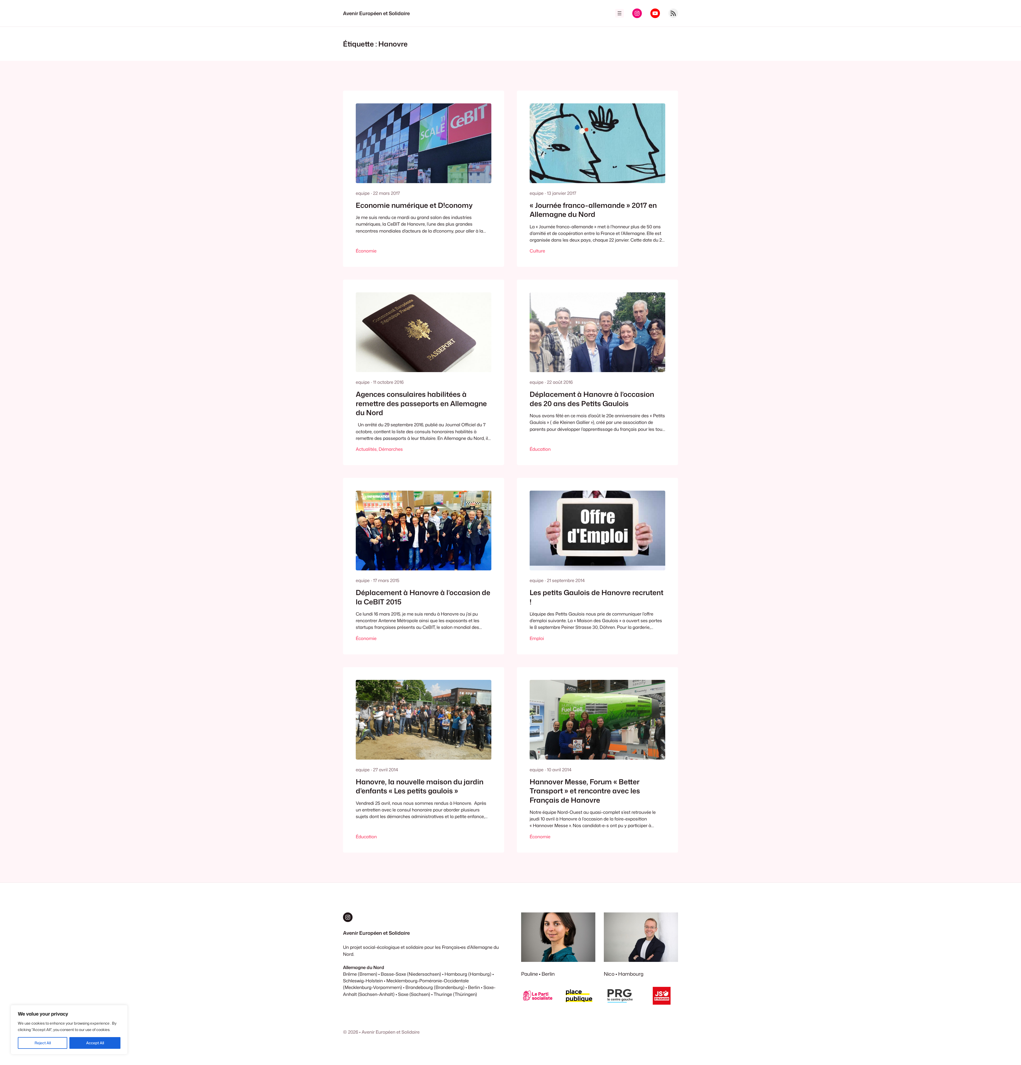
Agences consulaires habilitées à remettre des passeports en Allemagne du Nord (421, 403)
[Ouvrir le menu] (619, 13)
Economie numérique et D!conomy (414, 205)
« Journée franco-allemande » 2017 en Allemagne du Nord (593, 210)
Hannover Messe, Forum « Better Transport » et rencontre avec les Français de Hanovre (585, 791)
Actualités (366, 449)
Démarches (391, 449)
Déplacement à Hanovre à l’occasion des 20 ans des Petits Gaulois (592, 399)
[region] (69, 1029)
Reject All (43, 1042)
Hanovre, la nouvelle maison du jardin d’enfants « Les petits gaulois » (419, 786)
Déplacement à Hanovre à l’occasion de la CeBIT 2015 (423, 597)
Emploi (537, 638)
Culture (537, 251)
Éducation (540, 449)
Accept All (95, 1042)
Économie (366, 251)
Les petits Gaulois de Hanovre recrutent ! (596, 597)
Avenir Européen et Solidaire (376, 13)
